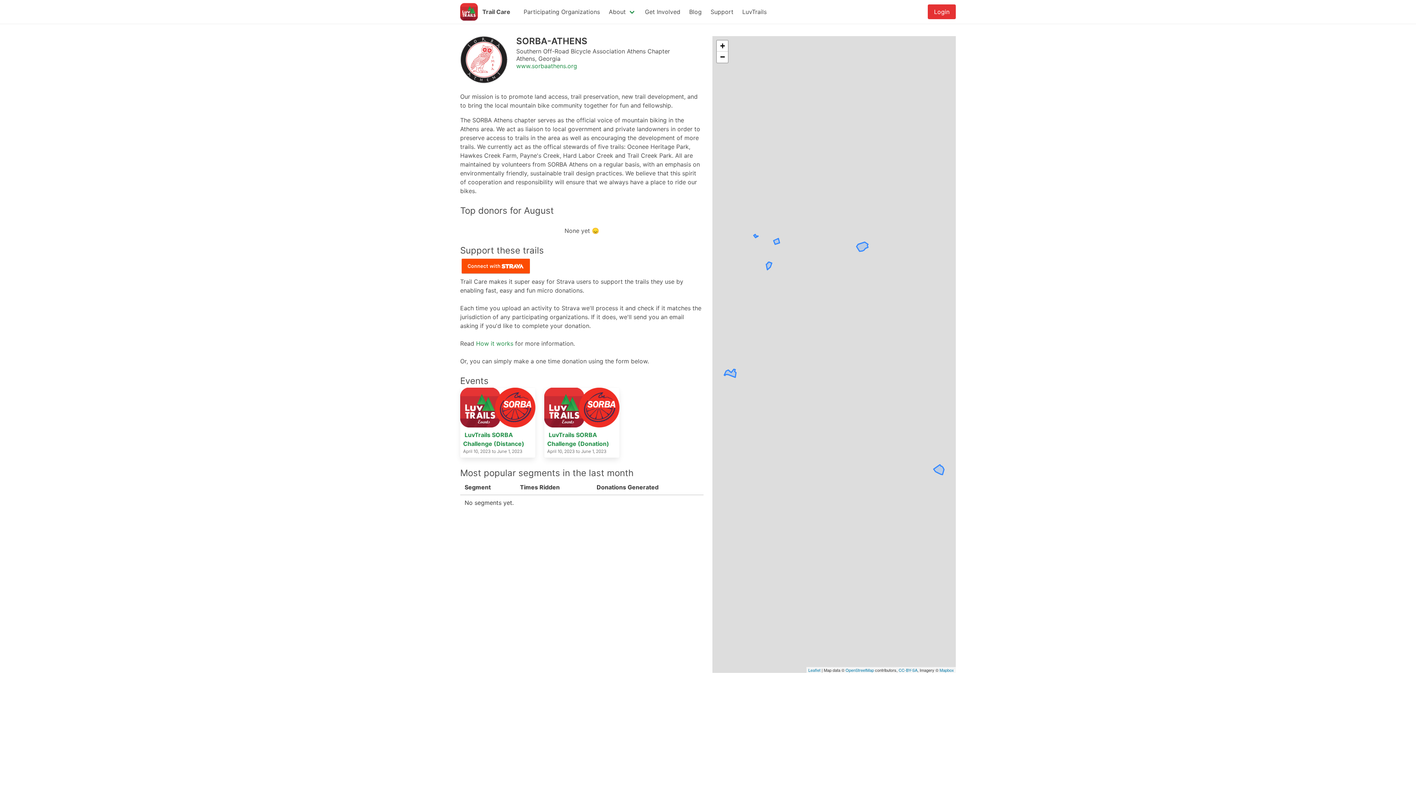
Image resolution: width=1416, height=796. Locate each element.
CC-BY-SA (908, 670)
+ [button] (722, 45)
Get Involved (662, 11)
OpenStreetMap (860, 670)
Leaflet (814, 670)
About (617, 11)
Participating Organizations (562, 11)
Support (722, 11)
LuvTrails (754, 11)
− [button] (722, 57)
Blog (695, 11)
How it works (494, 343)
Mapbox (947, 670)
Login (942, 11)
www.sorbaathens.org (546, 66)
